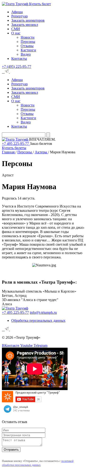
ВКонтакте (11, 345)
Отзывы (27, 46)
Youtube (27, 345)
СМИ (15, 29)
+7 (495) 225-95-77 (16, 67)
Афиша (17, 12)
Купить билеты (14, 148)
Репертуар (19, 16)
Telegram (40, 345)
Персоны (28, 42)
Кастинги (28, 50)
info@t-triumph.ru (43, 312)
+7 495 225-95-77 (16, 144)
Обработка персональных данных (38, 320)
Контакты (19, 59)
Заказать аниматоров (28, 20)
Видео (26, 54)
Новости (27, 37)
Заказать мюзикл (24, 25)
